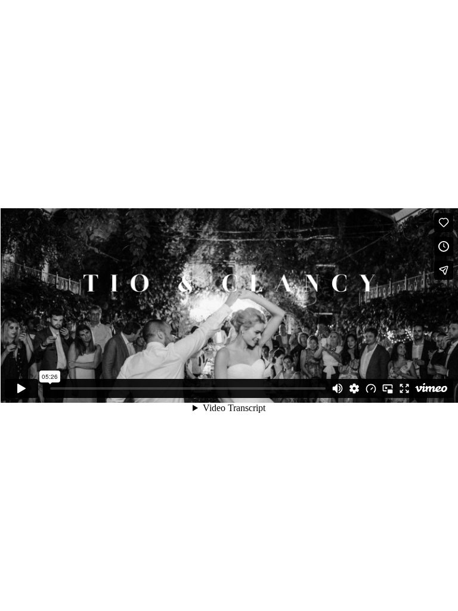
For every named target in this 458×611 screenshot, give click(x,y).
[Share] (443, 270)
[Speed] (371, 388)
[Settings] (354, 388)
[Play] (21, 388)
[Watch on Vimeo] (431, 388)
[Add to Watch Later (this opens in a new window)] (443, 246)
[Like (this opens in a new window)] (443, 222)
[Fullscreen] (404, 388)
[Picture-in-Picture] (387, 388)
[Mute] (337, 388)
